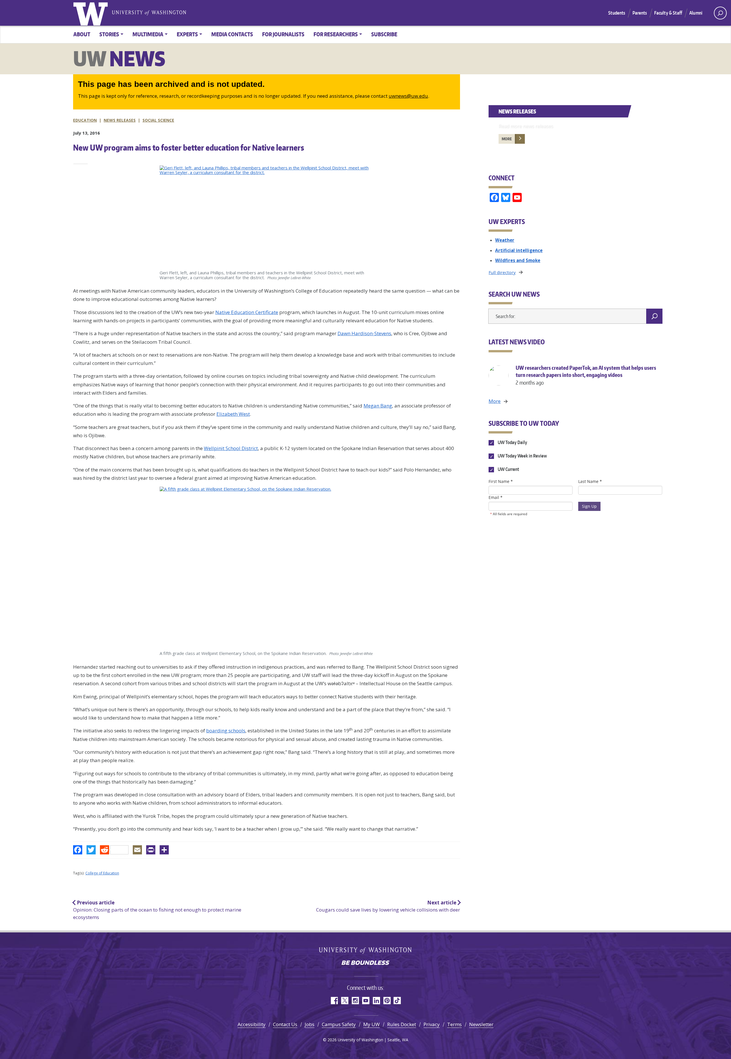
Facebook (334, 1000)
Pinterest (387, 1000)
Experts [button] (187, 34)
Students (616, 13)
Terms (454, 1024)
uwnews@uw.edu (408, 96)
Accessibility (252, 1024)
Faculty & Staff (668, 13)
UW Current (508, 469)
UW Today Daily (512, 442)
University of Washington (91, 13)
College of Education (102, 873)
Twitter (344, 1000)
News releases (120, 120)
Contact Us (285, 1024)
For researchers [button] (336, 34)
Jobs (309, 1024)
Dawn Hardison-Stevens (364, 333)
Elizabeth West (233, 414)
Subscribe (384, 34)
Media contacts (232, 34)
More (507, 139)
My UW (371, 1024)
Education (85, 120)
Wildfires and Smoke (517, 260)
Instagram (355, 1000)
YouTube (365, 1000)
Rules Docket (401, 1024)
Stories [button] (109, 34)
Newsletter (481, 1024)
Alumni (695, 13)
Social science (158, 120)
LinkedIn (376, 1000)
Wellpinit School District (231, 448)
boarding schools (225, 730)
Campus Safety (339, 1024)
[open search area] (720, 13)
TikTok (397, 1000)
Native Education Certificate (246, 312)
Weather (504, 240)
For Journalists (283, 34)
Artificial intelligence (519, 250)
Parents (639, 13)
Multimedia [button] (147, 34)
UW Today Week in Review (522, 456)
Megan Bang (378, 405)
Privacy (431, 1024)
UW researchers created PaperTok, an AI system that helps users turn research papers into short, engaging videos (586, 375)
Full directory (502, 272)
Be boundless (365, 963)
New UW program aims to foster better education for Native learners (188, 147)
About (81, 34)
